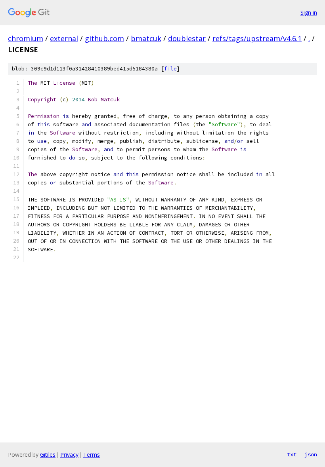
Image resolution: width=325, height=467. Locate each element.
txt (291, 454)
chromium (25, 38)
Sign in (308, 12)
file (170, 68)
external (64, 38)
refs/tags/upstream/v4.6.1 (257, 38)
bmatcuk (146, 38)
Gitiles (47, 454)
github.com (104, 38)
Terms (91, 454)
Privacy (69, 454)
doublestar (187, 38)
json (310, 454)
